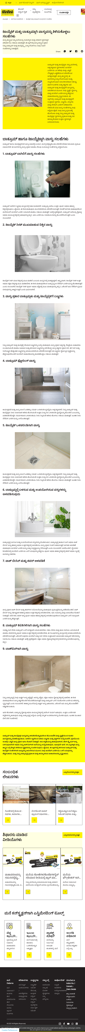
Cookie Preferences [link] (9, 1030)
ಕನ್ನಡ (9, 3)
